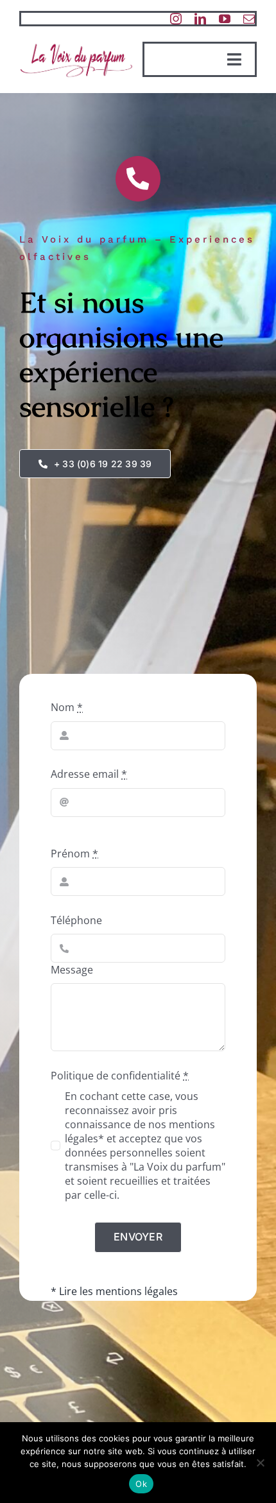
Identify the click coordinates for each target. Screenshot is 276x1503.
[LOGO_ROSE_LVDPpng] (76, 44)
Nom (67, 707)
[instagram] (176, 18)
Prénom (74, 853)
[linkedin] (200, 18)
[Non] (260, 1462)
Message (72, 970)
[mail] (249, 18)
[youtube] (224, 18)
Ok (141, 1484)
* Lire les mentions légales (114, 1291)
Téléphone (76, 920)
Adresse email (89, 774)
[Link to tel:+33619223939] (138, 178)
